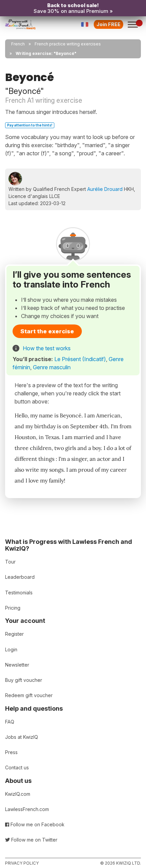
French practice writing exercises (68, 43)
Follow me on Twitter (33, 840)
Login (11, 649)
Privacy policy (22, 863)
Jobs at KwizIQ (21, 737)
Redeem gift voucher (29, 695)
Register (14, 634)
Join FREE (108, 24)
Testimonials (19, 592)
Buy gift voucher (23, 680)
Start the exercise (47, 331)
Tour (10, 562)
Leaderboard (20, 577)
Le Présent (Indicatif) (80, 359)
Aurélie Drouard (105, 189)
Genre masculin (52, 367)
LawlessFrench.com (27, 809)
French (18, 43)
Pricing (12, 608)
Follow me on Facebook (37, 824)
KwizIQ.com (17, 794)
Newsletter (17, 665)
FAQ (9, 722)
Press (11, 752)
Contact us (17, 767)
